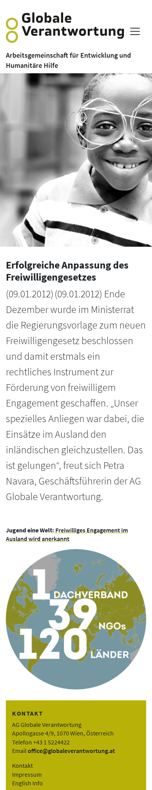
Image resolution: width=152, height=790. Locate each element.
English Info (27, 783)
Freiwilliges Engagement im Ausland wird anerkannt (67, 534)
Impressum (27, 774)
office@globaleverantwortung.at (71, 751)
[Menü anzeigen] (135, 31)
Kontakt (22, 765)
